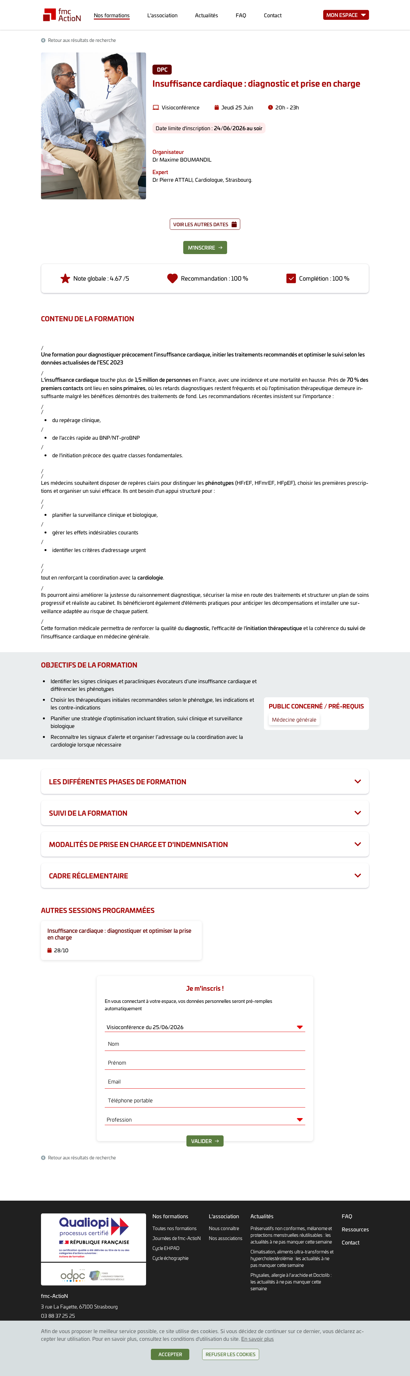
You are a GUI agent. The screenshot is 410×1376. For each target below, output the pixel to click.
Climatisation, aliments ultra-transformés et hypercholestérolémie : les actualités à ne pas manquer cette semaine (291, 1258)
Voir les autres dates (200, 224)
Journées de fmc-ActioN (176, 1238)
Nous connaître (224, 1228)
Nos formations (112, 15)
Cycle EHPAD (165, 1248)
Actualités (206, 15)
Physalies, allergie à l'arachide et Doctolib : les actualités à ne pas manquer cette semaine (291, 1282)
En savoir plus (257, 1338)
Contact (273, 15)
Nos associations (225, 1238)
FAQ (241, 15)
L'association (162, 15)
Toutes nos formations (174, 1228)
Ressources (355, 1229)
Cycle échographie (170, 1258)
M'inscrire (201, 247)
